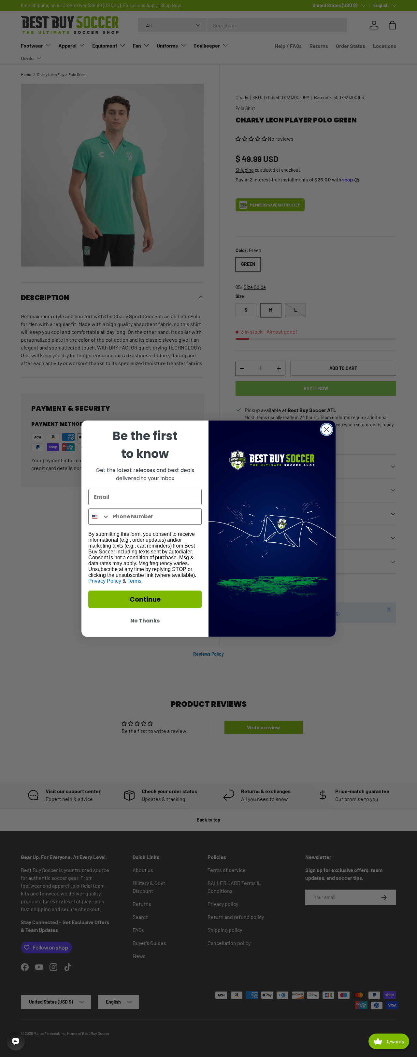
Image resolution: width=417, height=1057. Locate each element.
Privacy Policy (104, 581)
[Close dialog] (326, 429)
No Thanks (145, 620)
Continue (145, 599)
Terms (134, 581)
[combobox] (99, 516)
